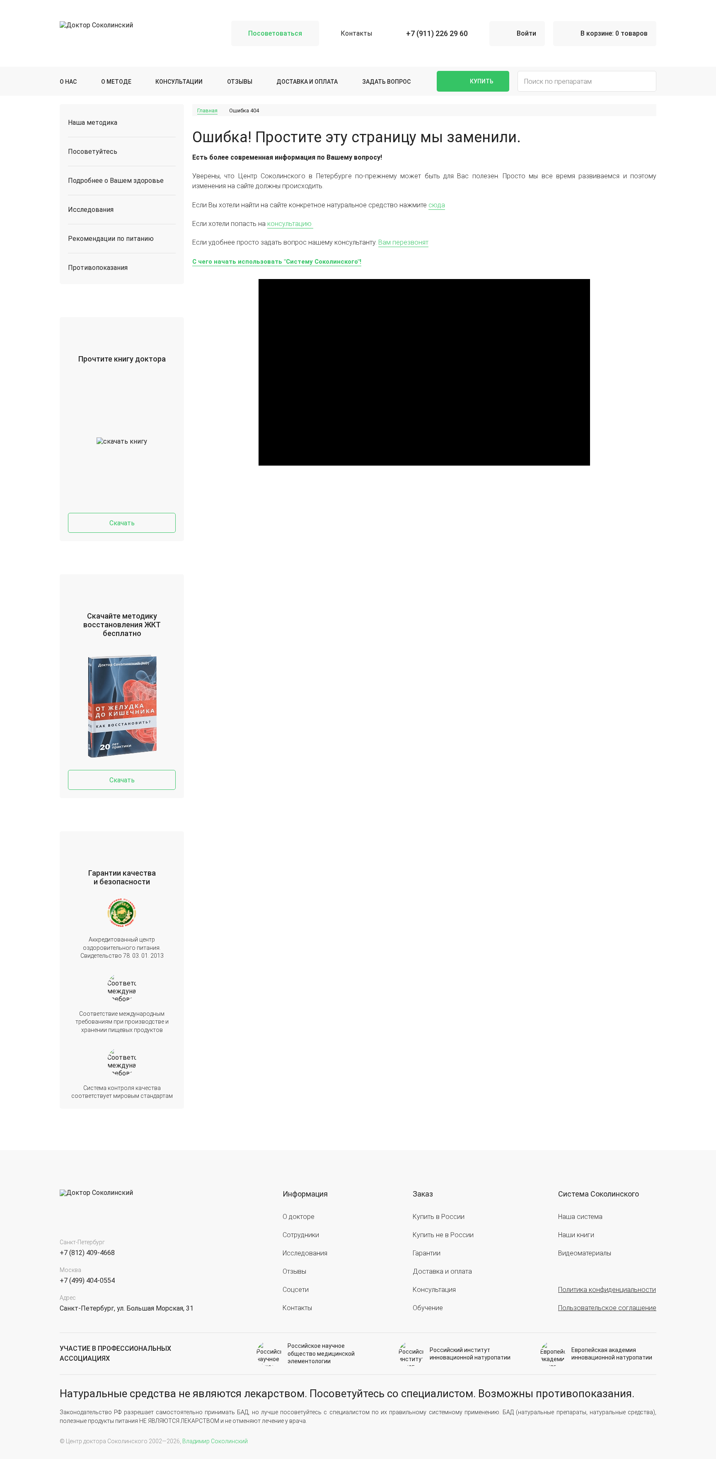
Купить (481, 81)
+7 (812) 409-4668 (87, 1253)
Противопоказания (98, 268)
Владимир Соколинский (215, 1441)
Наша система (580, 1217)
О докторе (298, 1217)
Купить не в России (443, 1235)
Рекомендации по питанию (111, 239)
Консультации (179, 81)
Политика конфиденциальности (607, 1290)
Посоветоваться (275, 33)
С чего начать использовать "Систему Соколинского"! (276, 261)
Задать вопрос (386, 81)
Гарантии (426, 1253)
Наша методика (92, 122)
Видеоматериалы (584, 1253)
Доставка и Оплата (307, 81)
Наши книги (576, 1235)
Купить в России (438, 1217)
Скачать (122, 523)
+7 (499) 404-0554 (87, 1280)
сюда (436, 205)
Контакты (357, 33)
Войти (526, 33)
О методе (116, 81)
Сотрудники (301, 1235)
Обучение (428, 1308)
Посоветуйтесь (92, 151)
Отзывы (239, 81)
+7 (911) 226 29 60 (437, 33)
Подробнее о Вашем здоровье (116, 180)
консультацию (290, 224)
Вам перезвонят (403, 242)
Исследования (91, 210)
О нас (68, 81)
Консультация (434, 1290)
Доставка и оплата (442, 1271)
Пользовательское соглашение (607, 1308)
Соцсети (296, 1290)
